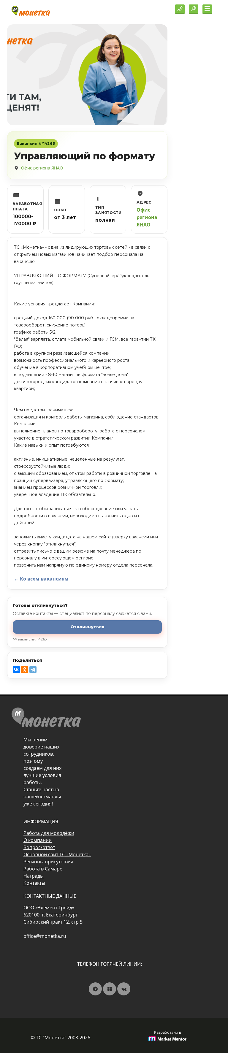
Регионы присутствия (48, 861)
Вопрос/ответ (39, 847)
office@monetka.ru (44, 936)
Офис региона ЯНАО (42, 168)
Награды (33, 876)
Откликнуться (87, 626)
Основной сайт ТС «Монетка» (57, 854)
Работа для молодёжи (48, 833)
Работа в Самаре (42, 868)
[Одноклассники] (24, 669)
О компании (37, 840)
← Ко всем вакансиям (41, 578)
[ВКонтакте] (16, 669)
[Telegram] (33, 669)
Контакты (34, 883)
